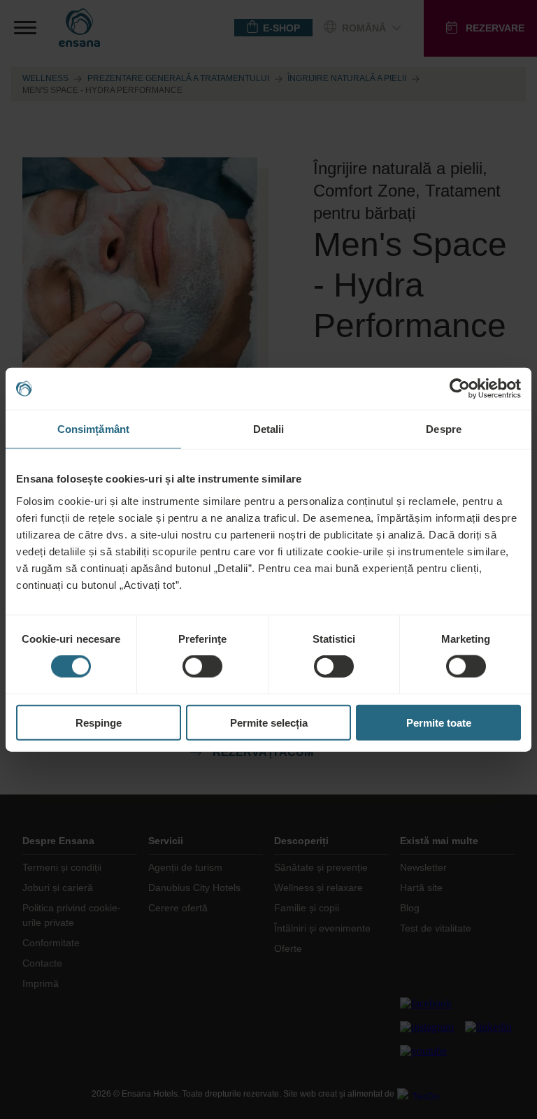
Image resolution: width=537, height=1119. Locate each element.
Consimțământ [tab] (93, 429)
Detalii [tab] (269, 429)
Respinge (99, 722)
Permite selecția (269, 722)
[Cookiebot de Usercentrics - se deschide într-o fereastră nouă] (460, 388)
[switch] (202, 666)
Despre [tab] (443, 429)
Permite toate (438, 722)
